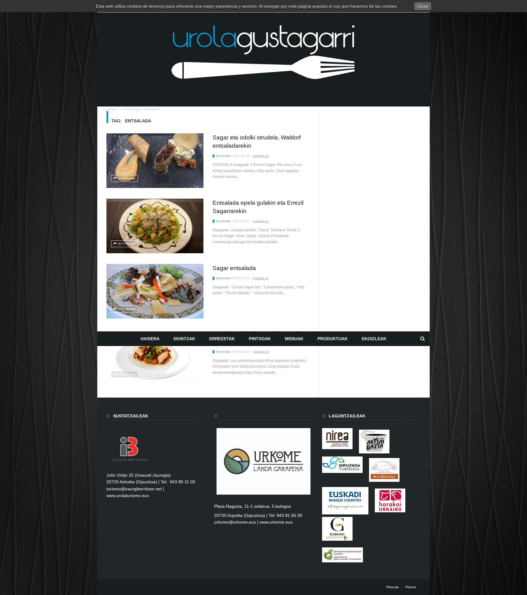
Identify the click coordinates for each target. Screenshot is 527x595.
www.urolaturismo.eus (127, 495)
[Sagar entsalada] (154, 291)
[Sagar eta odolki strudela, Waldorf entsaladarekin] (154, 160)
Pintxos (410, 587)
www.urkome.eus (276, 522)
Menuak (294, 338)
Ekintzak (184, 338)
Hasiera (150, 338)
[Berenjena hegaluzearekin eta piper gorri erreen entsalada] (154, 356)
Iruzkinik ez (261, 155)
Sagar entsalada (234, 268)
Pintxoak (260, 338)
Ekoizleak (374, 338)
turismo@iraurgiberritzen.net (134, 488)
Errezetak (222, 338)
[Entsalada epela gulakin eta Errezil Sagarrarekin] (154, 226)
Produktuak (332, 338)
